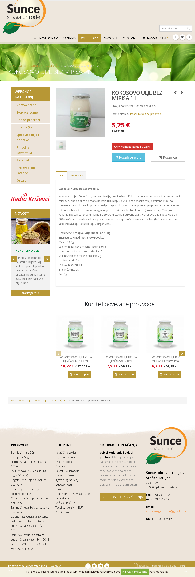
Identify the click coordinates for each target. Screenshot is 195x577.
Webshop (88, 38)
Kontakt (129, 38)
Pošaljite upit (129, 157)
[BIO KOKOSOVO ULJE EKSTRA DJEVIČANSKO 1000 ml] (75, 334)
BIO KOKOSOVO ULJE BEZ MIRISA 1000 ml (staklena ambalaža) (165, 361)
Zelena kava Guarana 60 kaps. (29, 516)
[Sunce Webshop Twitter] (182, 37)
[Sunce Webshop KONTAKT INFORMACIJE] (166, 445)
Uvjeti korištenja (65, 457)
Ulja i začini (53, 65)
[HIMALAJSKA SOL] (30, 231)
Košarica (169, 157)
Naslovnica (48, 38)
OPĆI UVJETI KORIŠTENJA (123, 497)
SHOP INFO (64, 445)
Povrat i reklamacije (67, 471)
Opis (61, 175)
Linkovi (59, 489)
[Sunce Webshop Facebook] (176, 37)
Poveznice (76, 175)
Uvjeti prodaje (64, 461)
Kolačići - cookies (66, 452)
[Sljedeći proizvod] (182, 92)
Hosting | (182, 565)
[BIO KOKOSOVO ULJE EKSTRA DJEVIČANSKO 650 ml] (120, 334)
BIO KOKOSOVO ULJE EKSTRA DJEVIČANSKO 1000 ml (75, 359)
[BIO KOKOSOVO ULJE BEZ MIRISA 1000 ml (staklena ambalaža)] (165, 334)
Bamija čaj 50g (20, 457)
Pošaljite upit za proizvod (145, 114)
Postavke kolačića (159, 571)
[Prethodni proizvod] (175, 92)
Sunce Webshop (17, 65)
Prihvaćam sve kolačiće (134, 571)
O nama (69, 38)
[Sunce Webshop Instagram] (189, 37)
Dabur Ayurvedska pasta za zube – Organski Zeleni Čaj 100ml (27, 525)
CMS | (174, 565)
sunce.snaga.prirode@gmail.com (166, 511)
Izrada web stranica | (161, 565)
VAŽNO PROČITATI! (66, 503)
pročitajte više (30, 293)
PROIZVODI (20, 445)
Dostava (60, 466)
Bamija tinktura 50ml (23, 452)
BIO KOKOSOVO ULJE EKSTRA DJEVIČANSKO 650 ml (120, 359)
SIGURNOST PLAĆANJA (119, 445)
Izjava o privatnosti (66, 475)
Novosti (110, 38)
